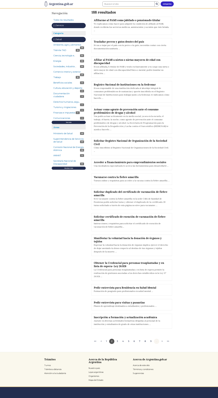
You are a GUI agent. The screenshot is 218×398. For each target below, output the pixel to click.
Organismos (94, 376)
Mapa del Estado (96, 380)
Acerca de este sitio (141, 365)
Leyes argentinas (96, 372)
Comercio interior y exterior (69, 73)
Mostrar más (68, 168)
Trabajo (66, 77)
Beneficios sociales (69, 83)
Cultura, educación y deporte (69, 89)
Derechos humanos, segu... (69, 103)
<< (95, 341)
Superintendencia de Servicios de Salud (69, 141)
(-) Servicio (65, 25)
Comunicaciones (69, 119)
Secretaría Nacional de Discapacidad (68, 163)
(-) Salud (64, 39)
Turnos (47, 365)
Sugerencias (138, 373)
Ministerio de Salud (69, 134)
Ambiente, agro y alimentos (69, 46)
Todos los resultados (63, 20)
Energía (68, 61)
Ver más (69, 122)
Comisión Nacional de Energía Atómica (68, 149)
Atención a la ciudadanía (55, 373)
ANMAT (68, 155)
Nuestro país (94, 368)
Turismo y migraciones (69, 108)
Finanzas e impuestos (69, 113)
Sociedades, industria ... (69, 67)
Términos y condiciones (143, 369)
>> (168, 341)
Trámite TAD (69, 51)
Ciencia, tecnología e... (69, 56)
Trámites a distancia (52, 369)
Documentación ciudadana (67, 95)
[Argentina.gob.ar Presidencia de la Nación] (59, 4)
